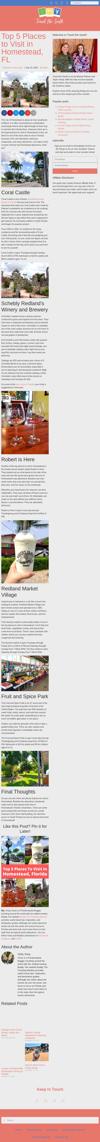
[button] (50, 27)
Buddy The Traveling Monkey (33, 917)
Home (18, 1129)
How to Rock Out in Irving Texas (35, 1066)
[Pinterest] (61, 3)
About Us (52, 1129)
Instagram (5, 939)
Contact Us (61, 1137)
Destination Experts (74, 1129)
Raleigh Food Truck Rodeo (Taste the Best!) (11, 1032)
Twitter (18, 939)
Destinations (34, 1129)
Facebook (43, 935)
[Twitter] (56, 3)
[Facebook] (51, 3)
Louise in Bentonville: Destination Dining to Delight (12, 1071)
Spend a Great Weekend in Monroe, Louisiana (36, 1035)
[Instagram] (67, 3)
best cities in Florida (25, 384)
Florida (44, 68)
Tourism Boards (41, 1137)
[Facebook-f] (37, 1101)
